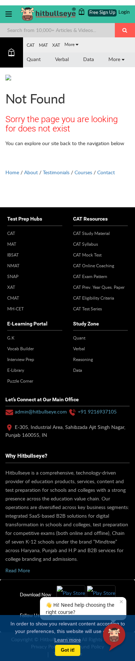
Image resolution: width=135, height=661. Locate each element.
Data (88, 59)
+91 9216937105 (97, 411)
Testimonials (56, 172)
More (70, 44)
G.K (10, 338)
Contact (106, 172)
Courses (83, 172)
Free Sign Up (102, 12)
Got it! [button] (68, 650)
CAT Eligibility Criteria (93, 298)
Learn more (67, 640)
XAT (56, 45)
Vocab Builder (20, 348)
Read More (17, 570)
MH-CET (15, 308)
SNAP (12, 276)
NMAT (13, 265)
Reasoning (83, 359)
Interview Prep (20, 359)
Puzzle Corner (20, 381)
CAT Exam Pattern (90, 276)
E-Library (15, 370)
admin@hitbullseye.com (41, 411)
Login (124, 12)
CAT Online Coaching (93, 265)
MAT (43, 45)
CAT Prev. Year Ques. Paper (99, 287)
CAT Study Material (91, 233)
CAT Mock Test (87, 255)
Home (12, 172)
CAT (31, 45)
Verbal (62, 59)
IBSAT (13, 255)
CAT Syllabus (85, 244)
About (31, 172)
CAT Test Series (87, 308)
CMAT (13, 298)
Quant (34, 59)
